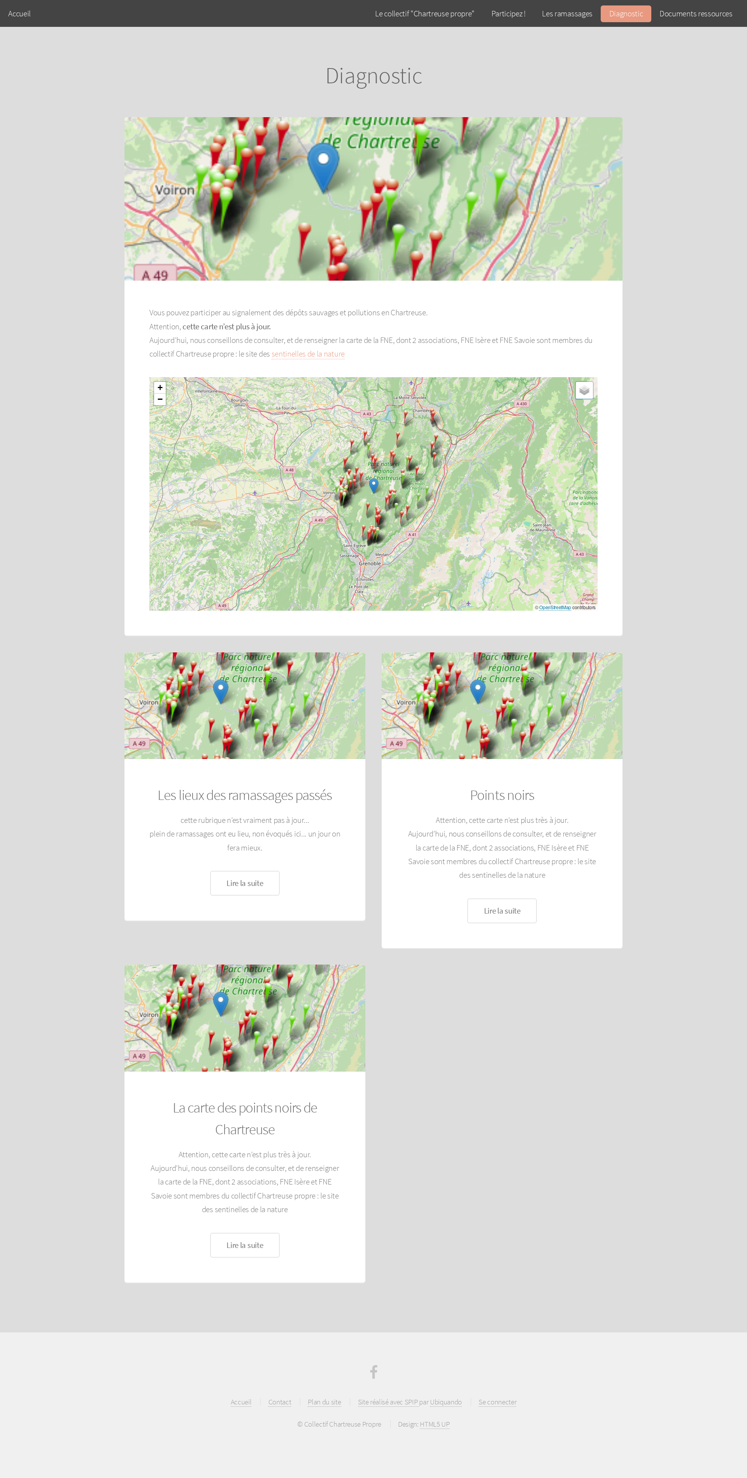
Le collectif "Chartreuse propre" (425, 13)
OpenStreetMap (555, 607)
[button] (396, 509)
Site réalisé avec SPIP (388, 1401)
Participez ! (508, 13)
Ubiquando (446, 1401)
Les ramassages (567, 13)
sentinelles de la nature (308, 353)
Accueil (19, 13)
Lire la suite (244, 883)
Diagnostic (626, 13)
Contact (279, 1401)
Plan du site (324, 1401)
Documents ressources (696, 13)
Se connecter (497, 1401)
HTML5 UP (434, 1424)
